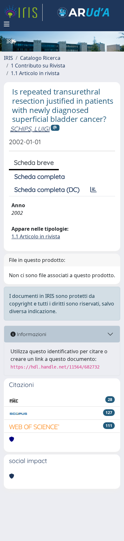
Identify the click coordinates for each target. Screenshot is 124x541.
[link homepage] (23, 12)
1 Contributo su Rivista (38, 65)
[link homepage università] (83, 12)
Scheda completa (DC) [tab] (46, 189)
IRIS (8, 57)
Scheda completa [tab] (39, 176)
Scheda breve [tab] (34, 162)
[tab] (93, 189)
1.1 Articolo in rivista (35, 73)
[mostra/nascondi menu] (7, 24)
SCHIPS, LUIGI (30, 129)
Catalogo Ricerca (40, 57)
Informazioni (31, 334)
